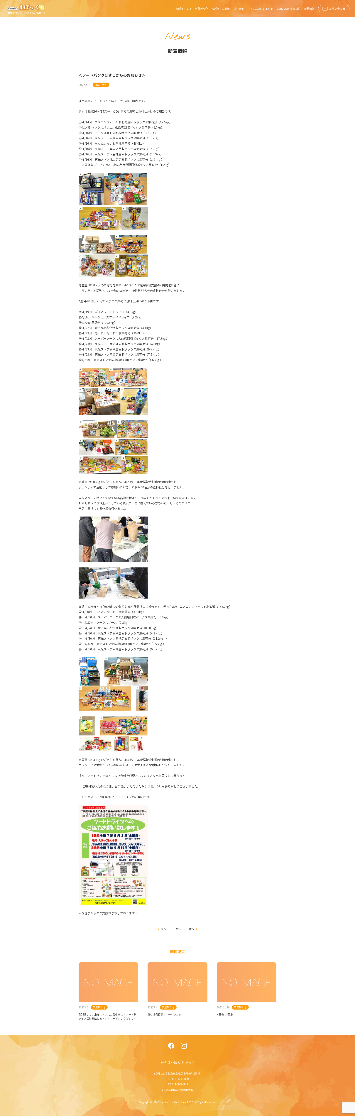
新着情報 (309, 8)
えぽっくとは (183, 8)
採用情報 (238, 8)
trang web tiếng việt (288, 8)
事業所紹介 (201, 8)
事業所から (100, 85)
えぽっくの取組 (221, 8)
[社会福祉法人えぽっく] (26, 7)
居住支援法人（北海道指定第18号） (27, 13)
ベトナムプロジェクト (260, 8)
